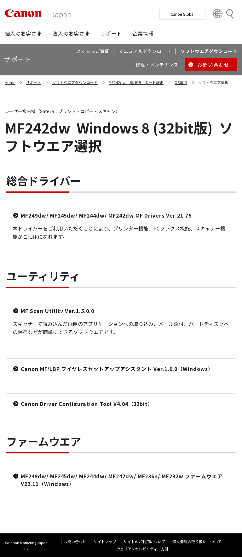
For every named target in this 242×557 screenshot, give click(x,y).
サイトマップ (105, 541)
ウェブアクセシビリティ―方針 (142, 548)
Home (10, 82)
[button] (23, 33)
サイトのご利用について (144, 541)
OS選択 (181, 82)
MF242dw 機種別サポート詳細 (136, 82)
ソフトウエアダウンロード (75, 82)
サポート (33, 82)
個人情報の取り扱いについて (197, 541)
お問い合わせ (75, 541)
